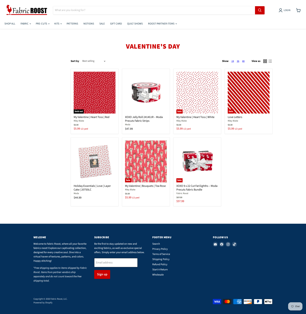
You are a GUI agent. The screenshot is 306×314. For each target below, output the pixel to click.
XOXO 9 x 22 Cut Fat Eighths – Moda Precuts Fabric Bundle (196, 188)
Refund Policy (159, 264)
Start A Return (160, 269)
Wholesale (158, 275)
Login (287, 10)
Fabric (25, 24)
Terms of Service (161, 254)
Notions (88, 24)
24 (232, 61)
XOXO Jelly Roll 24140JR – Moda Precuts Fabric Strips (144, 119)
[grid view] (265, 61)
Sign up (102, 274)
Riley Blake (79, 120)
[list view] (270, 61)
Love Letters (235, 117)
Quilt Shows (135, 24)
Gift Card (116, 24)
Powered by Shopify (42, 302)
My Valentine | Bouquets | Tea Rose (145, 186)
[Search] (260, 10)
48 (243, 61)
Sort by (75, 61)
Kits (57, 24)
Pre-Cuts (42, 24)
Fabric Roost (182, 193)
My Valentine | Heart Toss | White (195, 117)
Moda (127, 124)
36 (238, 61)
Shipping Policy (160, 259)
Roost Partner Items (161, 24)
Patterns (72, 24)
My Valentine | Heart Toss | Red (91, 117)
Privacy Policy (160, 249)
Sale (102, 24)
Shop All (9, 24)
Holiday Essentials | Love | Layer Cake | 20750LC (92, 188)
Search (156, 244)
